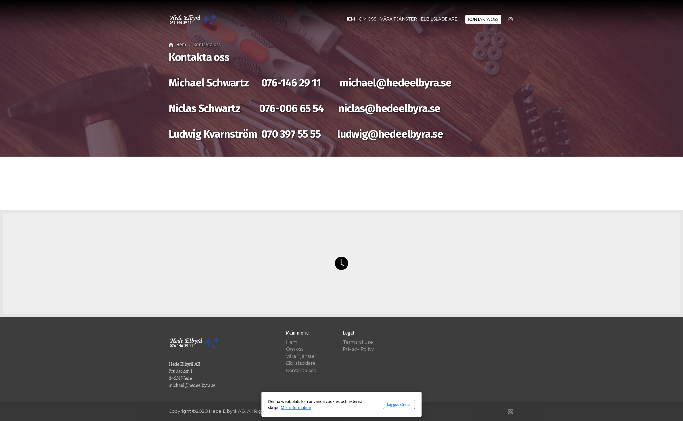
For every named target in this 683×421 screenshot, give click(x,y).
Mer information (296, 407)
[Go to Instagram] (510, 19)
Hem (181, 44)
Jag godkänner (399, 404)
